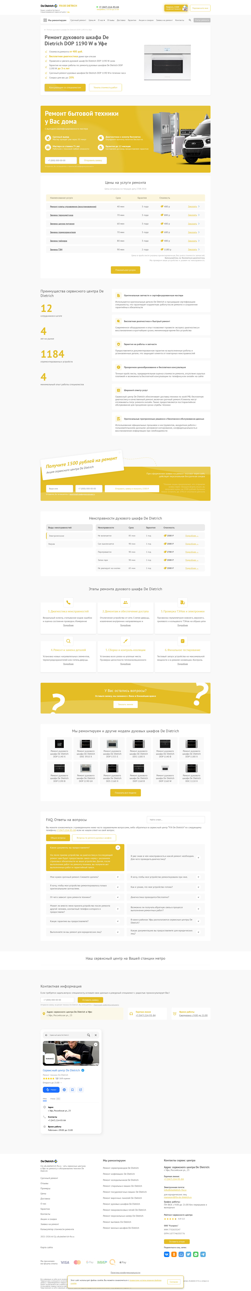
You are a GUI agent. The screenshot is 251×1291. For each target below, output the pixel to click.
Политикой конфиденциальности (106, 1005)
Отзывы (110, 20)
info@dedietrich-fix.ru (175, 1189)
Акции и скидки (146, 20)
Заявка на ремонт (164, 20)
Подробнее (68, 625)
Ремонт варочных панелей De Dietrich (122, 1197)
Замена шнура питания (62, 223)
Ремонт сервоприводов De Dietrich (121, 1167)
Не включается (104, 535)
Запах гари (103, 560)
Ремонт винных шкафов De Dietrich (121, 1227)
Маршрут (53, 1090)
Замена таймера (58, 240)
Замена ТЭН (56, 249)
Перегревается (104, 552)
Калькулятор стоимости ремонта (57, 1229)
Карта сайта (47, 1247)
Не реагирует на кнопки (109, 568)
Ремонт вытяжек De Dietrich (117, 1221)
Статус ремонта (202, 20)
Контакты (179, 20)
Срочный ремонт (78, 20)
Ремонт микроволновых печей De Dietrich (124, 1209)
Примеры (45, 1188)
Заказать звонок (125, 704)
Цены (91, 20)
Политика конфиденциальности (125, 1272)
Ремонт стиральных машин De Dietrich (122, 1185)
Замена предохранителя (63, 232)
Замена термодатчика (61, 215)
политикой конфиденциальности (82, 494)
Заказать (192, 206)
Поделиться (166, 1254)
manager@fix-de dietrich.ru (178, 1197)
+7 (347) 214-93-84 (109, 7)
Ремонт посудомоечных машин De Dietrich (125, 1191)
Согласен (174, 1282)
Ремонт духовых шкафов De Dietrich (121, 1203)
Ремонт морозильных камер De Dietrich (123, 1215)
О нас (100, 20)
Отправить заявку (93, 160)
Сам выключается (106, 543)
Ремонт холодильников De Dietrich (121, 1179)
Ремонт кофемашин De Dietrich (119, 1173)
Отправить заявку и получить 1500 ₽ (132, 488)
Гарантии (132, 20)
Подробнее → (192, 535)
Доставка (121, 20)
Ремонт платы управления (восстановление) (73, 206)
